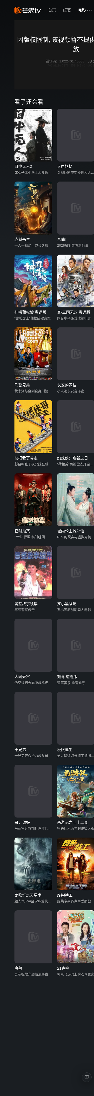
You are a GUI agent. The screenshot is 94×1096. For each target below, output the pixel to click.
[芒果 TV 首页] (27, 10)
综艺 (67, 10)
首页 (52, 10)
